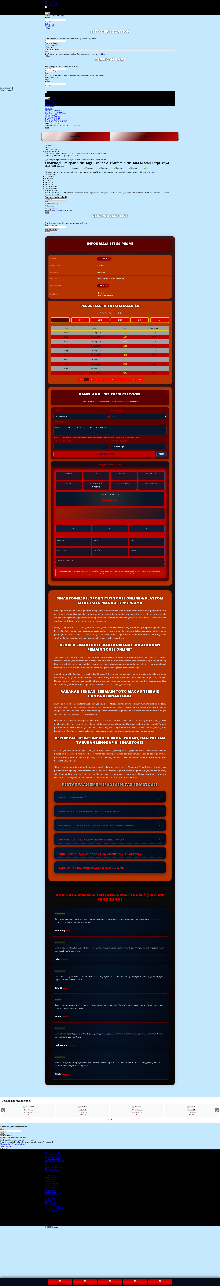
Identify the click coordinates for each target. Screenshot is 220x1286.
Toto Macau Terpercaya (53, 1155)
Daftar (110, 1283)
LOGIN (144, 136)
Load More (3, 1148)
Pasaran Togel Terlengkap (54, 1161)
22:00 (140, 320)
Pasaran (58, 411)
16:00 (100, 320)
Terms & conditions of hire (55, 1208)
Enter (47, 202)
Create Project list (51, 229)
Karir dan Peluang (51, 1185)
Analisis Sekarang (104, 454)
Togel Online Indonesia (53, 1167)
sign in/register (57, 210)
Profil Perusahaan (51, 1177)
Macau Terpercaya (52, 1169)
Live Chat (160, 1283)
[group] (0, 1137)
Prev (80, 379)
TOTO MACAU (51, 115)
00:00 (60, 320)
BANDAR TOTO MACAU (55, 113)
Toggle (47, 13)
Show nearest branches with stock (14, 1138)
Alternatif (135, 1283)
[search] (55, 20)
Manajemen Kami (51, 1183)
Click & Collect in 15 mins (55, 125)
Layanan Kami (50, 1181)
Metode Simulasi (119, 441)
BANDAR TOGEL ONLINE (56, 121)
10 (133, 379)
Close (47, 127)
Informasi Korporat (52, 1194)
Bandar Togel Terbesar (53, 1157)
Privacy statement (51, 1204)
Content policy (50, 1198)
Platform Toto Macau (52, 1163)
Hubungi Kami (50, 1192)
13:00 (80, 320)
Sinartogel (48, 109)
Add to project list (51, 208)
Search (47, 18)
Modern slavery (50, 1202)
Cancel (47, 232)
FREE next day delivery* (74, 125)
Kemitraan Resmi (51, 1188)
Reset (161, 454)
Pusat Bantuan (50, 1190)
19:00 (120, 320)
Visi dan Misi (50, 1179)
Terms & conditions (52, 1206)
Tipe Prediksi (117, 411)
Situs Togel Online (52, 1152)
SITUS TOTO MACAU (54, 111)
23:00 (159, 320)
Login (85, 1283)
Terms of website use (52, 1210)
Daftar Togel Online (52, 1165)
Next (140, 379)
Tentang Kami (50, 1175)
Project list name (51, 225)
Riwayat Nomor (61, 422)
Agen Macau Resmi (52, 1159)
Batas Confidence (62, 441)
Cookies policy (50, 1200)
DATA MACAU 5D (52, 119)
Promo (60, 1283)
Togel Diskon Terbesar (53, 1171)
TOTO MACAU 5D (52, 117)
